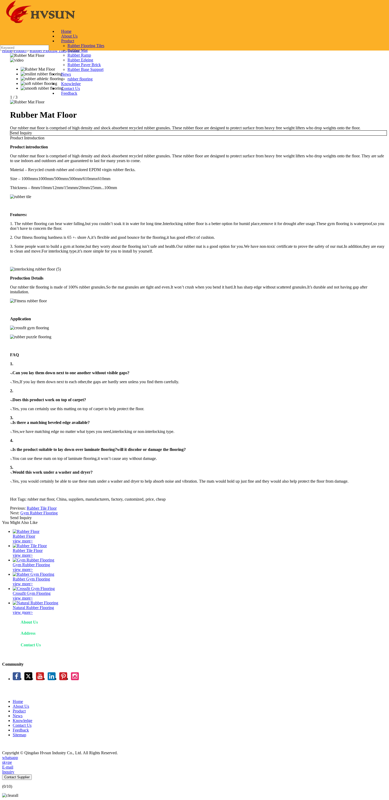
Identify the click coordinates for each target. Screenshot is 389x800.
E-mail (7, 767)
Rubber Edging (80, 60)
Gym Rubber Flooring (39, 513)
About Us (69, 36)
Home (66, 31)
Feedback (69, 93)
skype (7, 762)
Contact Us (70, 88)
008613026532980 (70, 654)
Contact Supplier (17, 777)
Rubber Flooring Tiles (85, 45)
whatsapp (10, 757)
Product (67, 41)
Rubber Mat (77, 50)
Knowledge (71, 83)
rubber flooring (80, 79)
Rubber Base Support (85, 69)
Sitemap (19, 735)
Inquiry (8, 772)
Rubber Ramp (79, 55)
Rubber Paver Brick (84, 64)
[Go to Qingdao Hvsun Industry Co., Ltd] (39, 22)
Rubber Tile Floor (42, 508)
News (66, 74)
